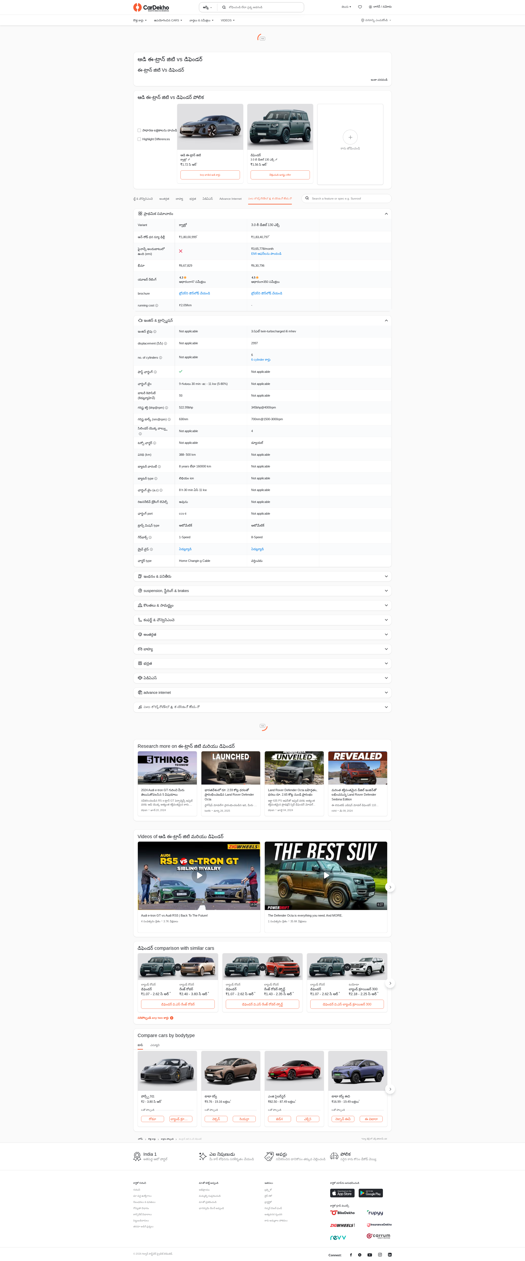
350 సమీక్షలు (271, 281)
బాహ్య (179, 198)
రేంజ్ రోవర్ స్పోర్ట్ (274, 989)
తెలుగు (345, 6)
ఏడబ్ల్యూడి (185, 549)
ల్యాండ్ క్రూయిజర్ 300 (363, 989)
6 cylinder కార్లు (260, 359)
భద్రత (192, 198)
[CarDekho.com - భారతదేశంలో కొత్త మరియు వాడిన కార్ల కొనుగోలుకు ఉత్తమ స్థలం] (151, 7)
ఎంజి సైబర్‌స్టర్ (276, 1096)
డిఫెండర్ (256, 155)
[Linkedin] (390, 1255)
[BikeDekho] (342, 1213)
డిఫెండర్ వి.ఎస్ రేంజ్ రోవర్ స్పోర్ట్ (262, 1004)
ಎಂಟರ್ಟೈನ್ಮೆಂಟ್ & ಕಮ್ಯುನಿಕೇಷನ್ (270, 198)
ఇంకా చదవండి (379, 79)
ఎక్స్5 (307, 1119)
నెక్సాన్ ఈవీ (342, 1119)
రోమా (152, 1119)
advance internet (230, 198)
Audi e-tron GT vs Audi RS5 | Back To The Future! (174, 915)
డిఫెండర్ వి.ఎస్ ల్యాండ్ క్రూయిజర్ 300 (347, 1004)
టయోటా (354, 984)
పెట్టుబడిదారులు (141, 1220)
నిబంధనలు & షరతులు (144, 1202)
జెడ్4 (279, 1119)
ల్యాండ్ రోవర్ (186, 984)
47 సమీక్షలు (198, 281)
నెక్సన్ (216, 1119)
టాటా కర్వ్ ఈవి (341, 1096)
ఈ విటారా (371, 1119)
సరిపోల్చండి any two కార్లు (153, 1017)
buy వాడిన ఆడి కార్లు (210, 174)
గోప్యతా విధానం (141, 1208)
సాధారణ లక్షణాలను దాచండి (159, 130)
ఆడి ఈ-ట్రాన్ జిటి (190, 155)
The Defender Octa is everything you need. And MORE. (305, 915)
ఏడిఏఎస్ (208, 198)
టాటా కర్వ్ (211, 1096)
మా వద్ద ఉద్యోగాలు (142, 1195)
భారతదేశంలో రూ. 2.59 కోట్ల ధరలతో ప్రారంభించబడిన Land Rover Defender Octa (229, 794)
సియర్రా (244, 1119)
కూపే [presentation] (140, 1045)
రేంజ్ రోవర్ (186, 989)
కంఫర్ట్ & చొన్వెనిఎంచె (141, 198)
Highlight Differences (156, 139)
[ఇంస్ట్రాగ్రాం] (380, 1255)
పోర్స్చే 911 (147, 1096)
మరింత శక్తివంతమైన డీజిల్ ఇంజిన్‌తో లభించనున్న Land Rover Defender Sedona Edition (354, 794)
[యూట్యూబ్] (370, 1255)
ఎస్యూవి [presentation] (155, 1045)
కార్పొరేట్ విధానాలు (142, 1214)
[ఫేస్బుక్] (351, 1255)
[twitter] (359, 1255)
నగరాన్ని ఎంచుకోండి (376, 20)
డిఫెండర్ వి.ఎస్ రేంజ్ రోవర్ (178, 1004)
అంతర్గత (164, 198)
